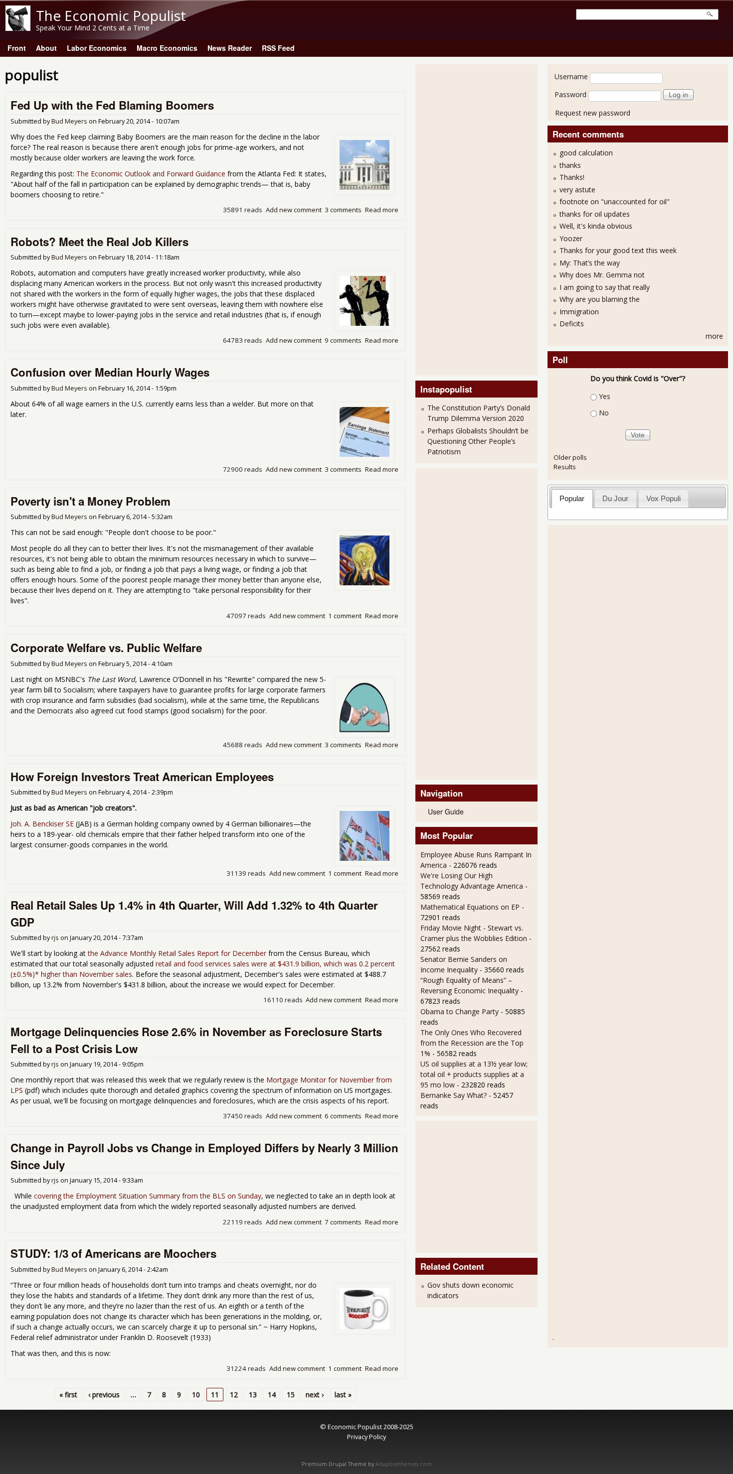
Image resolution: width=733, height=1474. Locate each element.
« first (68, 1394)
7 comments (343, 1221)
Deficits (571, 323)
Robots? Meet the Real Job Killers (99, 242)
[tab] (572, 498)
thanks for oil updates (594, 214)
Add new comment (294, 209)
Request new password (592, 113)
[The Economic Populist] (17, 28)
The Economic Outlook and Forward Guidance (150, 173)
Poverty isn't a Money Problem (90, 501)
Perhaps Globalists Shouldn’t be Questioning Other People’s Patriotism (478, 441)
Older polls (570, 457)
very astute (577, 189)
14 (272, 1394)
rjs (55, 938)
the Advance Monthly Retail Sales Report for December (177, 953)
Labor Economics (97, 48)
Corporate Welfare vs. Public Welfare (106, 648)
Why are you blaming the (599, 299)
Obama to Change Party (459, 1011)
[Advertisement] (460, 218)
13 (253, 1394)
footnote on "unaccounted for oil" (614, 201)
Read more (381, 209)
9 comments (343, 340)
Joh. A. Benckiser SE (42, 823)
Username (571, 76)
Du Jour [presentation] (615, 498)
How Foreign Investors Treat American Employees (142, 777)
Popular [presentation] (571, 498)
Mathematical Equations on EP (470, 907)
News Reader (229, 48)
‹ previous (104, 1394)
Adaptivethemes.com (403, 1464)
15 (291, 1394)
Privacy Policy (366, 1436)
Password (570, 94)
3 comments (343, 209)
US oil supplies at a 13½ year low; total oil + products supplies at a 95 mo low (474, 1074)
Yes (604, 396)
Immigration (579, 311)
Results (564, 466)
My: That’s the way (589, 263)
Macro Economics (167, 48)
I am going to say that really (604, 287)
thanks (570, 165)
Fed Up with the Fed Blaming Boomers (112, 105)
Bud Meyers (69, 121)
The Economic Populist (111, 15)
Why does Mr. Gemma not (602, 274)
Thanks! (571, 177)
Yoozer (570, 238)
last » (343, 1394)
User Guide (446, 811)
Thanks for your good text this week (618, 250)
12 (234, 1394)
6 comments (343, 1115)
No (604, 412)
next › (315, 1394)
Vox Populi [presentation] (663, 498)
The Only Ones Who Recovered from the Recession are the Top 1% (472, 1043)
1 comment (345, 615)
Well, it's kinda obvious (595, 226)
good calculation (586, 152)
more (714, 336)
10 (196, 1394)
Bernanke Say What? (453, 1095)
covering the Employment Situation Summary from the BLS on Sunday (147, 1196)
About (46, 48)
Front (16, 48)
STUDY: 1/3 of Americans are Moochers (113, 1253)
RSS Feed (278, 48)
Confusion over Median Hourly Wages (109, 372)
